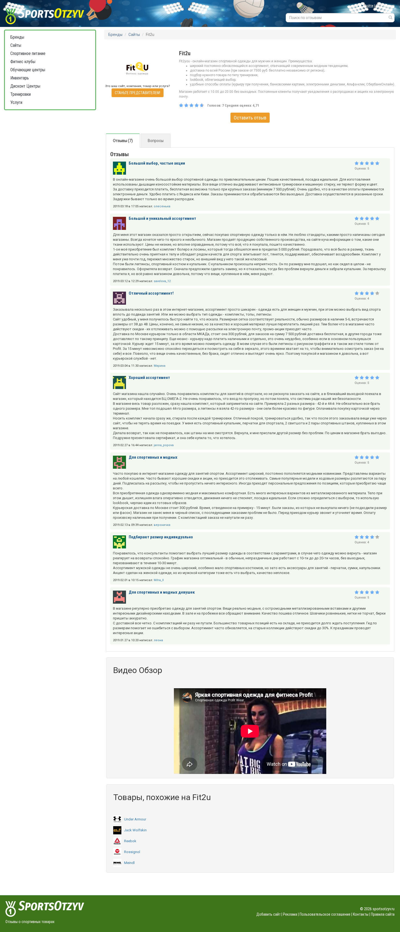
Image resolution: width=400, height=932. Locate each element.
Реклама (290, 914)
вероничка (162, 525)
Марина (159, 366)
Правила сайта (383, 914)
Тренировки (20, 94)
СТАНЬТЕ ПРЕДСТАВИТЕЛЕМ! (137, 93)
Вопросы (156, 140)
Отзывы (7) (123, 140)
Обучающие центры (27, 69)
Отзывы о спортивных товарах (29, 921)
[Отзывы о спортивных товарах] (51, 13)
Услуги (16, 102)
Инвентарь (19, 78)
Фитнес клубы (22, 61)
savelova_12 (162, 281)
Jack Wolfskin (135, 830)
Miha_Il (159, 580)
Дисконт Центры (25, 86)
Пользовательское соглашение (325, 914)
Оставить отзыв (250, 118)
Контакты (360, 914)
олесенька (162, 206)
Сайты (15, 45)
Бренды (17, 37)
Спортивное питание (27, 53)
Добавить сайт (268, 914)
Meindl (129, 863)
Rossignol (132, 852)
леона (158, 640)
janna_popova (164, 445)
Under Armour (135, 819)
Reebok (130, 841)
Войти (368, 6)
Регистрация (385, 6)
